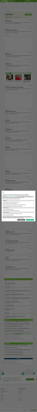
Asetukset (21, 219)
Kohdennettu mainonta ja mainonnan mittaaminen (10, 203)
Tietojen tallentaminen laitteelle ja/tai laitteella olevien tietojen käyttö (12, 206)
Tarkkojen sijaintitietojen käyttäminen (8, 209)
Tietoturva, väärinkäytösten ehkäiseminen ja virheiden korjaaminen (12, 213)
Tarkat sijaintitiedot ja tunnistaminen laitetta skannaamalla (11, 202)
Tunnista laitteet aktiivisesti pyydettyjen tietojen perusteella (11, 210)
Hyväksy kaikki (30, 219)
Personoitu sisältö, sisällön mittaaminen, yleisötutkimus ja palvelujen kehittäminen (14, 204)
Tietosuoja (3, 219)
